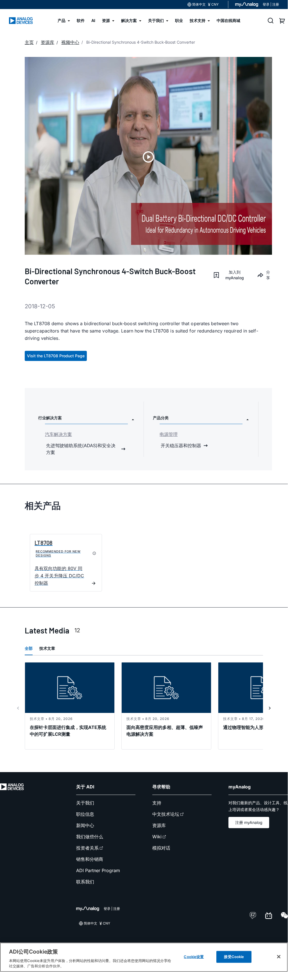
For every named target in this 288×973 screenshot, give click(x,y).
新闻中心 (85, 825)
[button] (230, 275)
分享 (268, 275)
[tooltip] (94, 553)
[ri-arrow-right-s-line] (269, 708)
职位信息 (85, 814)
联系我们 (85, 882)
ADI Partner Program (98, 870)
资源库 (159, 825)
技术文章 (47, 648)
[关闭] (279, 956)
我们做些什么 (89, 836)
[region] (144, 957)
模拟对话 (161, 848)
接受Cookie (234, 956)
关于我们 (85, 803)
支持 (156, 803)
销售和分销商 (89, 859)
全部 (29, 648)
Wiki (157, 836)
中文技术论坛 (165, 814)
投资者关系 (87, 848)
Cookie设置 (194, 956)
